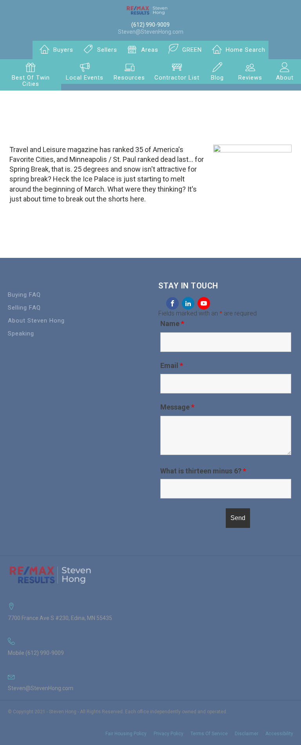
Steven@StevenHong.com (150, 32)
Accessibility (279, 733)
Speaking (21, 333)
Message (177, 407)
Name (172, 323)
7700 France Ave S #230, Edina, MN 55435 (60, 618)
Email (171, 365)
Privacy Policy (168, 733)
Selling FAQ (24, 307)
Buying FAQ (24, 294)
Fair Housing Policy (126, 733)
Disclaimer (246, 733)
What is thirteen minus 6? (203, 471)
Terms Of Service (209, 733)
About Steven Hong (36, 320)
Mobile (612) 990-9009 (36, 653)
